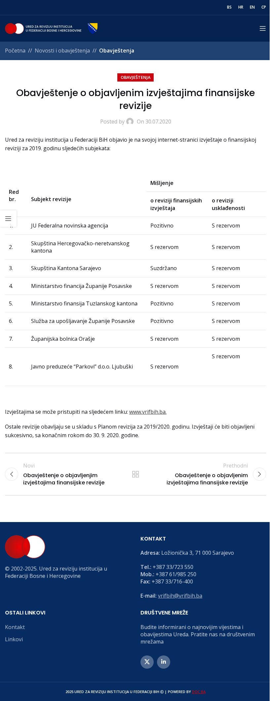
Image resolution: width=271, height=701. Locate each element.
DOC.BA (199, 691)
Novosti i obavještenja (62, 50)
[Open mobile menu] (262, 28)
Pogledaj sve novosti (135, 474)
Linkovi (14, 639)
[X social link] (147, 662)
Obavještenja (116, 50)
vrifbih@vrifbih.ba (180, 595)
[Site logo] (51, 27)
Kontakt (15, 627)
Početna (15, 50)
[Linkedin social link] (163, 662)
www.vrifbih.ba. (148, 411)
